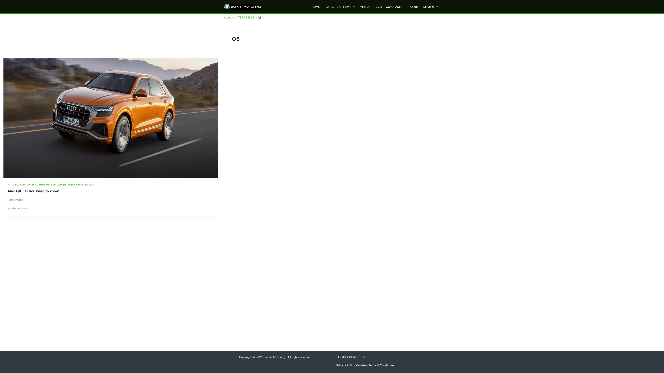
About (414, 6)
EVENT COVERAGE (388, 6)
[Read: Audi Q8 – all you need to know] (110, 117)
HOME (316, 6)
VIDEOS (365, 6)
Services (428, 6)
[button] (353, 7)
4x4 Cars (13, 184)
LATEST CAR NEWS (338, 6)
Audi (22, 184)
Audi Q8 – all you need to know (33, 191)
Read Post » (15, 200)
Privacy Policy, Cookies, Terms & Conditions (365, 365)
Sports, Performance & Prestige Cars (72, 184)
